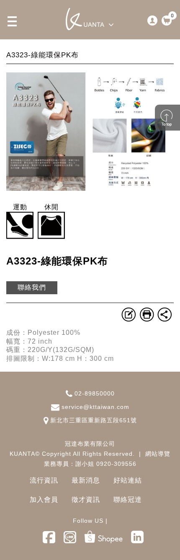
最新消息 (86, 480)
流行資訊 (44, 480)
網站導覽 (157, 453)
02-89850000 (95, 393)
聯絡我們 (32, 287)
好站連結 (127, 480)
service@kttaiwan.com (95, 406)
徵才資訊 (86, 499)
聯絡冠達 (127, 499)
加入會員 (44, 499)
